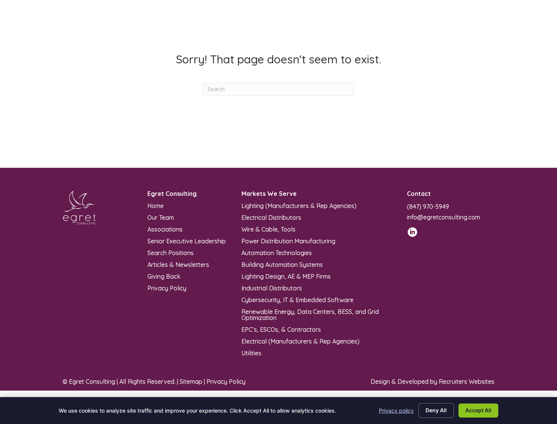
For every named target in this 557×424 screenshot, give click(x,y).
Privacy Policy (166, 287)
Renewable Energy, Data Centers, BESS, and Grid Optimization (310, 314)
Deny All (436, 410)
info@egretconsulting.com (443, 217)
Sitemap (191, 381)
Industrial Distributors (271, 287)
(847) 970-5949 (428, 206)
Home (155, 205)
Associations (165, 228)
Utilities (251, 352)
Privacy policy (396, 410)
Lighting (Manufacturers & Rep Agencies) (299, 205)
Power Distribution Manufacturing (288, 240)
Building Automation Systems (282, 264)
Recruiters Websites (466, 381)
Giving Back (163, 276)
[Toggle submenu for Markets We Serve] (295, 23)
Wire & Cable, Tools (268, 228)
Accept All (478, 410)
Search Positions (170, 252)
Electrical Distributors (271, 217)
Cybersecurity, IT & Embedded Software (297, 299)
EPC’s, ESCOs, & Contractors (281, 329)
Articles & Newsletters (178, 264)
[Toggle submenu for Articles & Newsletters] (387, 23)
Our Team (160, 217)
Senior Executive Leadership (186, 240)
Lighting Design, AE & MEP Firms (286, 276)
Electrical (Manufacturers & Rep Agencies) (300, 340)
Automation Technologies (276, 252)
